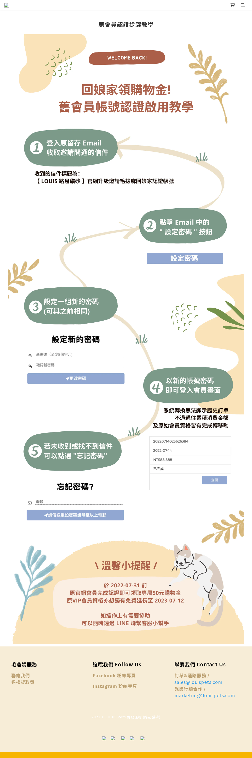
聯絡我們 (20, 675)
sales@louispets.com (198, 682)
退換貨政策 (23, 682)
